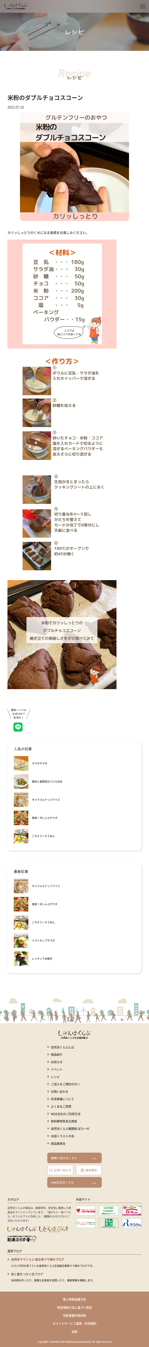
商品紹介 (57, 1054)
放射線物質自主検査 (64, 1121)
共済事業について (62, 1099)
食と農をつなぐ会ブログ (27, 1274)
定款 (74, 1331)
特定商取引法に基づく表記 (74, 1307)
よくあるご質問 (61, 1106)
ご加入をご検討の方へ (65, 1084)
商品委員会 (58, 1143)
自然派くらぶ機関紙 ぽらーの (70, 1128)
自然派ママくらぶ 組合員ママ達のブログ (37, 1259)
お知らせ (57, 1062)
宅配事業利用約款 (74, 1315)
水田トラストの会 (62, 1136)
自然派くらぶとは (62, 1047)
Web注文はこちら (62, 1182)
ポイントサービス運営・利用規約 (74, 1323)
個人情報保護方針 (74, 1299)
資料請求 (91, 1170)
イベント (57, 1069)
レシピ (55, 1077)
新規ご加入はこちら (64, 1158)
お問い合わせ (59, 1091)
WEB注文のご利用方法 (65, 1114)
